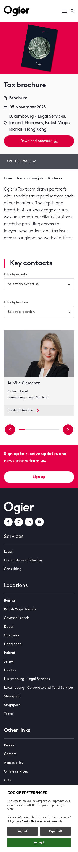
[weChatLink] (39, 522)
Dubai (8, 627)
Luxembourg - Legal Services (27, 679)
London (10, 670)
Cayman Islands (16, 618)
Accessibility (13, 763)
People (9, 745)
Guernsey (11, 635)
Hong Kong (13, 644)
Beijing (9, 600)
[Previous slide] (10, 429)
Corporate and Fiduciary (23, 560)
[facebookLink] (8, 522)
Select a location (21, 312)
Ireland (9, 653)
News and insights (30, 178)
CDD (7, 780)
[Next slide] (68, 429)
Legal (8, 551)
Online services (16, 771)
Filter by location (16, 302)
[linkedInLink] (29, 522)
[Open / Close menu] (64, 11)
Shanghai (12, 696)
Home (8, 178)
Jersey (9, 661)
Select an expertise (23, 284)
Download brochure (36, 141)
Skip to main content (26, 4)
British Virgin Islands (20, 609)
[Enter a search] (72, 11)
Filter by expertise (16, 274)
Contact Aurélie (20, 410)
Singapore (12, 705)
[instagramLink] (18, 522)
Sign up (39, 477)
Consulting (12, 569)
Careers (10, 754)
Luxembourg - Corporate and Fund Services (39, 688)
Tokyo (8, 714)
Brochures (55, 178)
